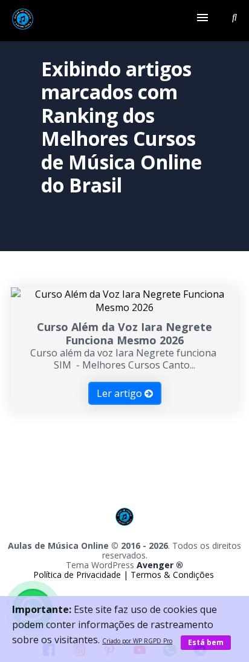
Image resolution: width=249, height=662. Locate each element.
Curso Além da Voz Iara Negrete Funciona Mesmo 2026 (124, 333)
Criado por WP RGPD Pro (137, 641)
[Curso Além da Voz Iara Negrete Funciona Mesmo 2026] (124, 307)
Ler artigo (120, 393)
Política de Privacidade (78, 574)
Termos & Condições (172, 574)
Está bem (206, 642)
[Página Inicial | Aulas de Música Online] (22, 20)
